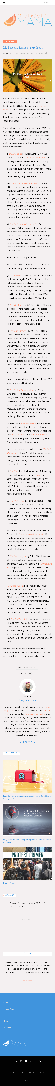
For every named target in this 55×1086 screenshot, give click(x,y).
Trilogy (36, 157)
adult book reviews (27, 667)
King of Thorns (19, 434)
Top (28, 1081)
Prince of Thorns (28, 423)
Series (19, 619)
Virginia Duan (12, 53)
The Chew (14, 471)
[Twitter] (26, 673)
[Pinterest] (30, 673)
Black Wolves (15, 154)
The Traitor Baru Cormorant (22, 224)
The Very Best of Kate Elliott (26, 183)
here (38, 475)
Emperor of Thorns (39, 434)
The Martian (15, 305)
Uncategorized (10, 41)
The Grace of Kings (18, 331)
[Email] (34, 673)
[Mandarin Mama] (27, 19)
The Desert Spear (15, 586)
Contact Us (7, 1002)
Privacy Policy (9, 1009)
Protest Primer (9, 883)
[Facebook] (21, 673)
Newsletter (7, 1027)
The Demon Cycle (17, 556)
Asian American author (35, 714)
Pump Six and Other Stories (31, 534)
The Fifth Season (17, 275)
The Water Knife (16, 501)
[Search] (42, 2)
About (5, 1021)
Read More (27, 981)
